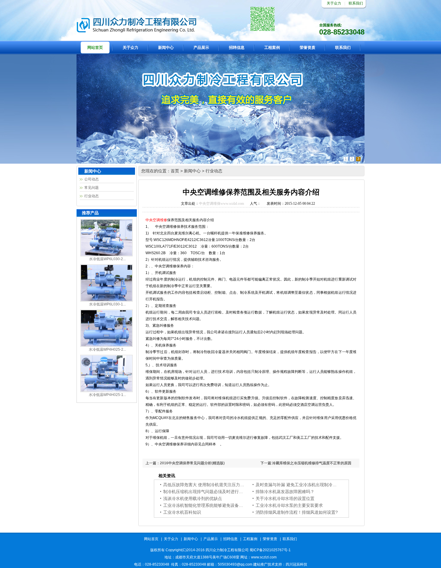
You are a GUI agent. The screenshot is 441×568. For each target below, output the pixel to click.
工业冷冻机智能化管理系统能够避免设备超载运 (207, 505)
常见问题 (91, 188)
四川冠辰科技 (296, 564)
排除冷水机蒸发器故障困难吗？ (285, 491)
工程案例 (272, 47)
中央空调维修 (156, 220)
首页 (175, 170)
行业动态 (91, 196)
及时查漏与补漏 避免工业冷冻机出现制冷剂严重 (300, 484)
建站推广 (260, 564)
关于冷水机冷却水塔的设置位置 (285, 498)
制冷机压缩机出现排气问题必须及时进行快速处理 (209, 491)
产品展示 (201, 47)
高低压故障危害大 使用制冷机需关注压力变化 (205, 484)
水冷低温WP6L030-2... (107, 259)
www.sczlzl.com (232, 203)
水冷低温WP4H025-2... (107, 349)
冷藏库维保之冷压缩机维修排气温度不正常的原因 (311, 463)
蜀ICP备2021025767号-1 (270, 550)
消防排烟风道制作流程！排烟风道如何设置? (297, 512)
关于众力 (334, 3)
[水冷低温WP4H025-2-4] (106, 345)
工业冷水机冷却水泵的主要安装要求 (289, 505)
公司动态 (91, 179)
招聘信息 (236, 47)
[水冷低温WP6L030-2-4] (106, 255)
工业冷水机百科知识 (182, 512)
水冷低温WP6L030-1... (107, 304)
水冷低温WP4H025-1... (107, 395)
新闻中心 (166, 47)
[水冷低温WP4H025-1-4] (106, 391)
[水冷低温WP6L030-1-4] (106, 300)
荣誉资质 (307, 47)
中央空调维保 (209, 203)
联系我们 (356, 3)
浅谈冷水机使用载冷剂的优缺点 (192, 498)
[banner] (220, 162)
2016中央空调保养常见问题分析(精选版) (192, 463)
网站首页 (95, 47)
